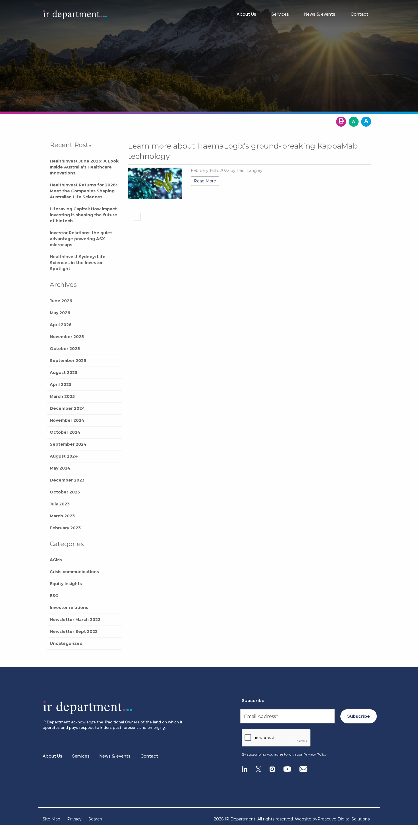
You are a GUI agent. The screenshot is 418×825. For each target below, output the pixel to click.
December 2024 (67, 408)
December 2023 (67, 480)
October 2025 (65, 348)
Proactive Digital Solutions (343, 819)
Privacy (74, 819)
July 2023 (60, 504)
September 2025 (68, 360)
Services (280, 14)
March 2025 (62, 396)
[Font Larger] (366, 122)
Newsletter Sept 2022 (74, 631)
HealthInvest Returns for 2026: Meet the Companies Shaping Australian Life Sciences (83, 190)
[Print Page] (341, 122)
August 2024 (64, 456)
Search (95, 819)
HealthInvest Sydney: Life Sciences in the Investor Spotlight (77, 262)
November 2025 (67, 336)
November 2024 (67, 420)
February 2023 (65, 527)
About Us (246, 14)
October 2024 (65, 432)
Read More (205, 181)
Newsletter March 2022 (75, 619)
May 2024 (60, 468)
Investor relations (69, 607)
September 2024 (68, 444)
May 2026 (60, 312)
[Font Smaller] (354, 122)
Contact (359, 14)
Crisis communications (74, 571)
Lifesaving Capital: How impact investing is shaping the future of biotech (83, 214)
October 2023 (65, 492)
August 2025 (63, 372)
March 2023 (62, 516)
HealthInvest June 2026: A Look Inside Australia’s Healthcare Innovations (84, 167)
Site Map (51, 819)
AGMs (56, 559)
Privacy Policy (315, 754)
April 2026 (61, 324)
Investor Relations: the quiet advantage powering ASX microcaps (81, 238)
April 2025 (60, 384)
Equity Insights (66, 583)
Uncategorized (66, 643)
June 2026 (61, 300)
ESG (54, 595)
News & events (319, 14)
